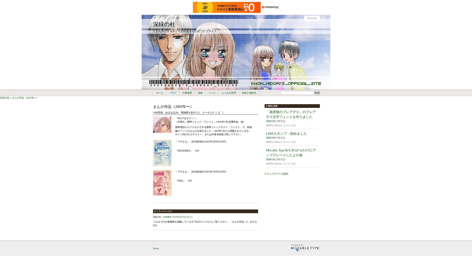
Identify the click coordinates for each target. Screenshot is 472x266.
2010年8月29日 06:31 (182, 216)
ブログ (172, 92)
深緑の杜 (164, 24)
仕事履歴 (187, 92)
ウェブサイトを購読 (277, 173)
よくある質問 (229, 92)
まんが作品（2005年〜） (25, 97)
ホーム (159, 92)
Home (156, 248)
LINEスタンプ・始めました (286, 133)
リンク (212, 92)
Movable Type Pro (305, 248)
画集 (200, 92)
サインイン (312, 18)
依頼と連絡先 (249, 92)
